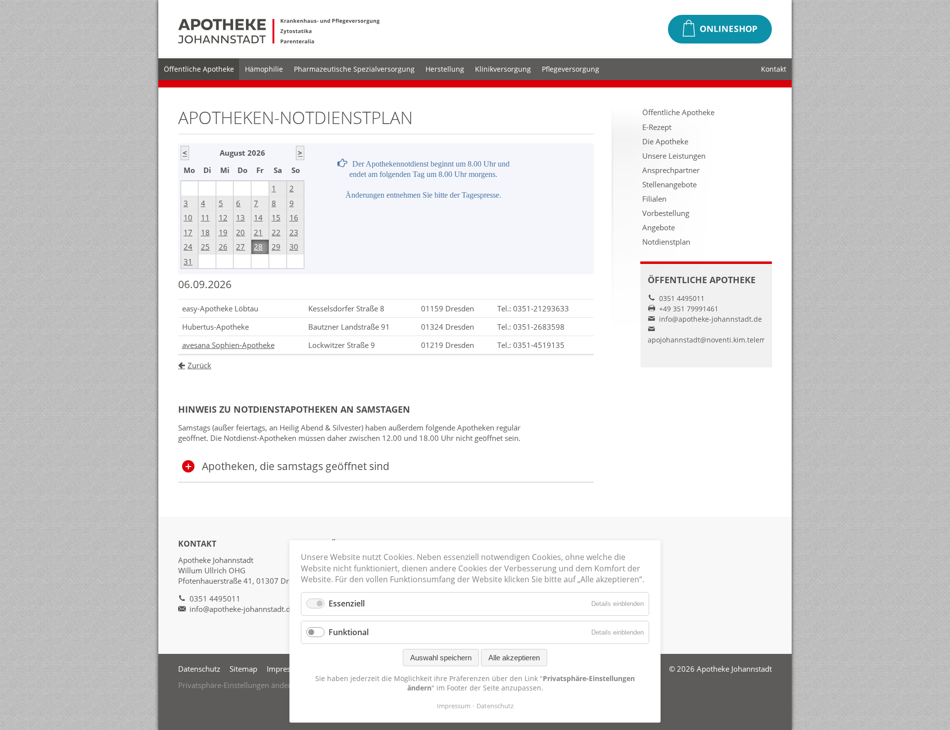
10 (188, 217)
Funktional (349, 632)
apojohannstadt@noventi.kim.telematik (713, 339)
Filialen (654, 199)
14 (258, 217)
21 (258, 232)
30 (293, 247)
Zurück (199, 365)
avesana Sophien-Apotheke (228, 345)
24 (188, 247)
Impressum (286, 669)
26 (223, 247)
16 (293, 217)
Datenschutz (199, 669)
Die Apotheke (665, 141)
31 (188, 261)
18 (205, 232)
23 (293, 232)
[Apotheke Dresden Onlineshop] (720, 29)
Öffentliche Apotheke (199, 69)
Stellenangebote (669, 184)
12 (223, 217)
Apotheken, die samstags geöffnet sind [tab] (295, 466)
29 (276, 247)
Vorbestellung (665, 213)
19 (223, 232)
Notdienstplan (666, 242)
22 (276, 232)
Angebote (658, 227)
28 (258, 247)
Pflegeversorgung (570, 69)
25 (205, 247)
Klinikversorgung (503, 69)
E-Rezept (656, 127)
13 (240, 217)
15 (276, 217)
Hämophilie (264, 69)
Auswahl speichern (441, 657)
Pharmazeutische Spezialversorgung (354, 69)
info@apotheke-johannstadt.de (710, 319)
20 (240, 232)
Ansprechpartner (671, 170)
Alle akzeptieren (514, 657)
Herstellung (445, 69)
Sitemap (243, 669)
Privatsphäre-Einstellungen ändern (236, 685)
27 (240, 247)
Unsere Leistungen (674, 156)
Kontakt (773, 69)
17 (188, 232)
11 (205, 217)
